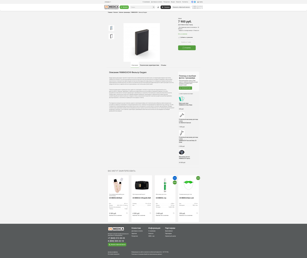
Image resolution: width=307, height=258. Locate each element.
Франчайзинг (169, 231)
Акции (173, 2)
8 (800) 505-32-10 (197, 8)
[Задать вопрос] (127, 213)
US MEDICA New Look (186, 198)
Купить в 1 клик (186, 42)
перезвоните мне (186, 88)
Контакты (185, 2)
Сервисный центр (170, 236)
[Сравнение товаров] (158, 7)
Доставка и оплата (156, 2)
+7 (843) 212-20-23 (197, 6)
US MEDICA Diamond (188, 121)
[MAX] (192, 2)
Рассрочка (166, 2)
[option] (111, 28)
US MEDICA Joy (161, 198)
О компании (146, 2)
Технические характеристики (149, 65)
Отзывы (163, 65)
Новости (178, 2)
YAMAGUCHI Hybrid (184, 157)
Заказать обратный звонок (181, 7)
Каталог (125, 7)
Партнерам (168, 233)
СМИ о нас (151, 236)
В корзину (188, 48)
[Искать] (153, 7)
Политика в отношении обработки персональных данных (147, 254)
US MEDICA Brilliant (115, 198)
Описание (135, 65)
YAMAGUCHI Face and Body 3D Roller (188, 139)
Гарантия (134, 233)
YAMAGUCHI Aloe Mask (185, 104)
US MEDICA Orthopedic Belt (142, 198)
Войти (201, 2)
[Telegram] (195, 2)
